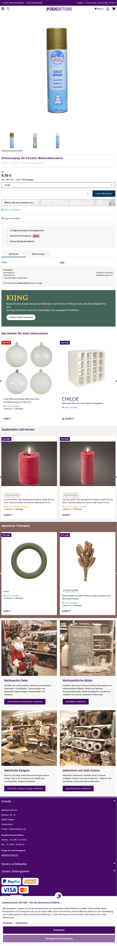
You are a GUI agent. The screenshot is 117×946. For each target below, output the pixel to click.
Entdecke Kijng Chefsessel (21, 317)
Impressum (7, 922)
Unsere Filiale (91, 3)
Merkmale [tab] (13, 254)
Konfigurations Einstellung (59, 938)
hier (40, 283)
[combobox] (58, 185)
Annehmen (59, 930)
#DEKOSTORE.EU (9, 855)
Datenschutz (22, 922)
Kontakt (80, 3)
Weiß (62, 262)
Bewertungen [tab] (38, 254)
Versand (29, 179)
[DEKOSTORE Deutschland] (58, 8)
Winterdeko (38, 163)
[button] (107, 8)
